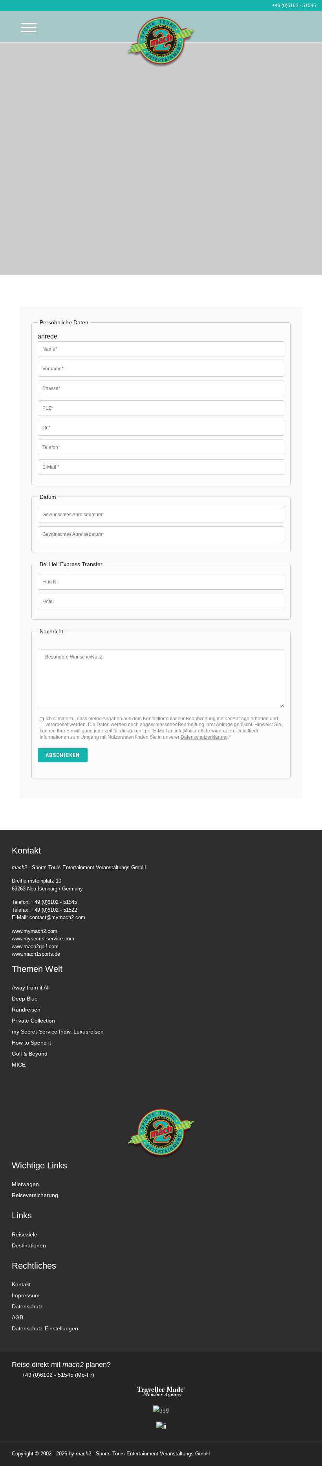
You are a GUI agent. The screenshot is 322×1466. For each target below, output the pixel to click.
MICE (19, 1064)
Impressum (26, 1295)
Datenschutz (27, 1306)
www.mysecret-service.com (43, 939)
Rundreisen (26, 1009)
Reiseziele (24, 1234)
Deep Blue (25, 998)
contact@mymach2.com (57, 917)
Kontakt (21, 1284)
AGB (17, 1317)
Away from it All (30, 987)
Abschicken (63, 755)
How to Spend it (31, 1042)
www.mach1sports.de (36, 954)
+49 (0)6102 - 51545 (293, 5)
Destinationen (29, 1245)
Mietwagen (25, 1184)
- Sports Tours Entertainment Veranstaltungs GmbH (143, 1454)
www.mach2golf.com (35, 946)
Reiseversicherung (35, 1195)
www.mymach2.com (34, 931)
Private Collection (33, 1020)
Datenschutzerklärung (204, 737)
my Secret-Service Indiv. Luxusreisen (58, 1031)
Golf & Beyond (30, 1053)
